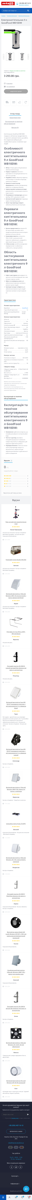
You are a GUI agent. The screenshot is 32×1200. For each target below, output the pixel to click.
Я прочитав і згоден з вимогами (17, 1118)
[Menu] (3, 1197)
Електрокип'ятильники (23, 15)
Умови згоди (14, 1118)
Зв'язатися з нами (16, 1131)
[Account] (9, 1197)
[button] (25, 3)
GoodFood (25, 308)
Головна (3, 15)
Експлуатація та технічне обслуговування (13, 123)
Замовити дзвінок (24, 5)
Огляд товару (15, 114)
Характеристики (15, 118)
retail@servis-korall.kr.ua (16, 1143)
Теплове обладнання (12, 15)
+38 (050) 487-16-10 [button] (16, 1125)
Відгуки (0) (15, 128)
